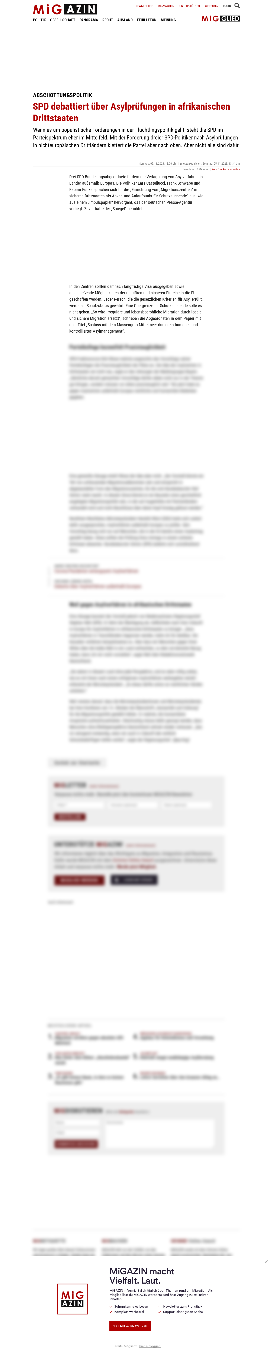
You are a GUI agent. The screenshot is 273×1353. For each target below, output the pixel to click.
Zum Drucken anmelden (226, 169)
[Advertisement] (136, 57)
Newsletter (143, 6)
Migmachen (166, 6)
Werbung (211, 6)
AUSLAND (125, 20)
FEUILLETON (147, 20)
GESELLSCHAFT (62, 20)
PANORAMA (89, 20)
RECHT (107, 20)
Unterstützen (189, 6)
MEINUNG (168, 20)
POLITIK (39, 20)
